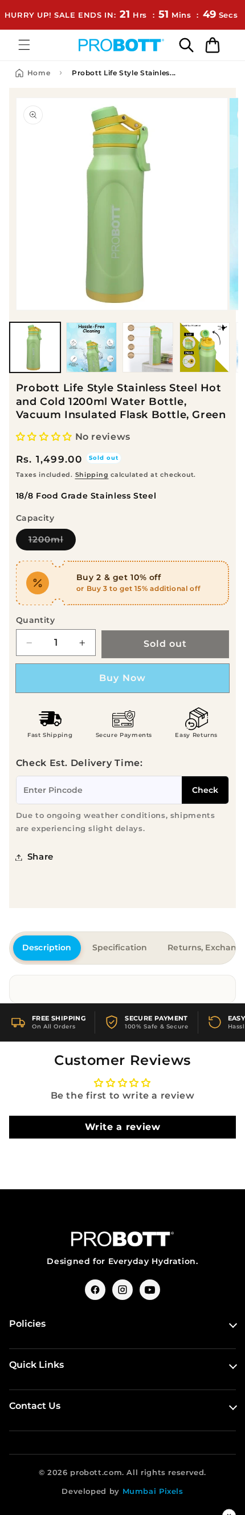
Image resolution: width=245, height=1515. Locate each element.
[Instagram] (122, 1289)
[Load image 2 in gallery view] (91, 347)
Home (39, 72)
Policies (27, 1323)
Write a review (123, 1126)
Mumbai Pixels (152, 1491)
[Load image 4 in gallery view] (204, 347)
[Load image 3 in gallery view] (147, 347)
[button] (24, 45)
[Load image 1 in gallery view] (35, 347)
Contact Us (34, 1405)
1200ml (52, 539)
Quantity (35, 620)
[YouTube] (150, 1289)
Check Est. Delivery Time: (79, 763)
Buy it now (123, 678)
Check (205, 790)
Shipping (92, 475)
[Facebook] (95, 1289)
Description (47, 947)
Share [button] (40, 857)
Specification (120, 947)
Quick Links (36, 1364)
